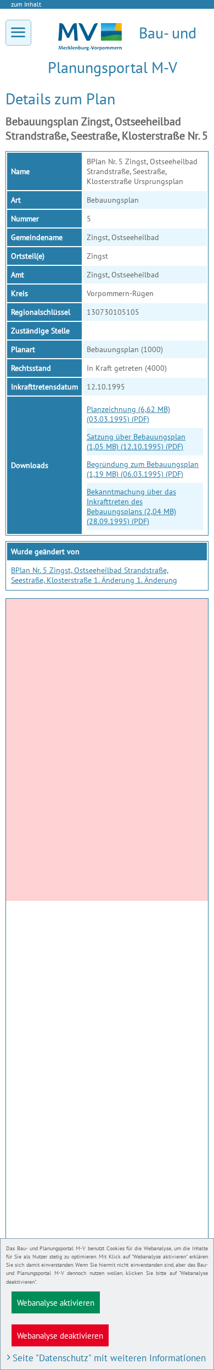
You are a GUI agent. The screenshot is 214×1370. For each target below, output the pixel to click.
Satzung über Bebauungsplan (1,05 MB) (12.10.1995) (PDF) (136, 442)
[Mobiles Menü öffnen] (18, 33)
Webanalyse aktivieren (55, 1302)
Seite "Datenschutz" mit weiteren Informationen (109, 1358)
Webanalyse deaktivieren (60, 1335)
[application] (107, 750)
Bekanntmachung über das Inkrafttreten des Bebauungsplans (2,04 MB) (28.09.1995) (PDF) (131, 506)
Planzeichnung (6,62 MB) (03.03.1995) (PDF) (128, 414)
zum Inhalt (26, 4)
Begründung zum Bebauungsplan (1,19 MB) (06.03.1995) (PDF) (143, 469)
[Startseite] (90, 48)
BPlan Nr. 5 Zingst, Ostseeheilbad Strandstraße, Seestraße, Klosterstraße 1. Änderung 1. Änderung (94, 575)
